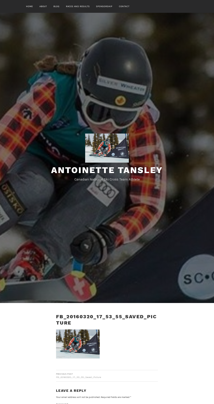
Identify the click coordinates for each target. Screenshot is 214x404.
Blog (56, 6)
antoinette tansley (107, 170)
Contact (124, 6)
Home (29, 6)
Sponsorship (104, 6)
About (43, 6)
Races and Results (78, 6)
